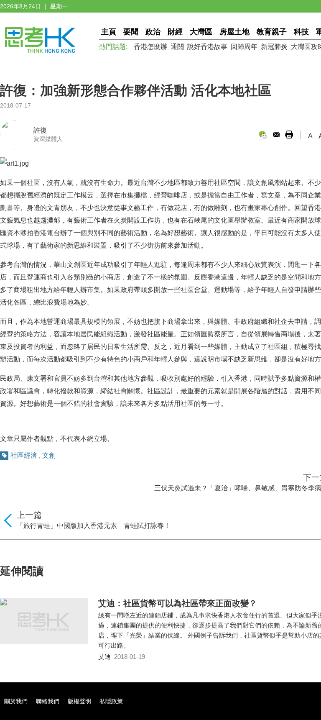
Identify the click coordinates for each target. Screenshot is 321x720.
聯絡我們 (47, 701)
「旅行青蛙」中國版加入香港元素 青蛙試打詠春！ (94, 525)
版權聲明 (79, 701)
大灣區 (201, 32)
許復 (40, 130)
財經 (175, 32)
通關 (177, 46)
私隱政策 (111, 701)
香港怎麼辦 (150, 46)
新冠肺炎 (274, 46)
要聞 (130, 32)
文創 (49, 455)
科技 (301, 32)
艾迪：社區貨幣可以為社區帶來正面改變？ (177, 603)
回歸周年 (244, 46)
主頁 (108, 32)
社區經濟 (23, 455)
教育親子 (272, 32)
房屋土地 (234, 32)
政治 (152, 32)
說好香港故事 (207, 46)
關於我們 (16, 701)
